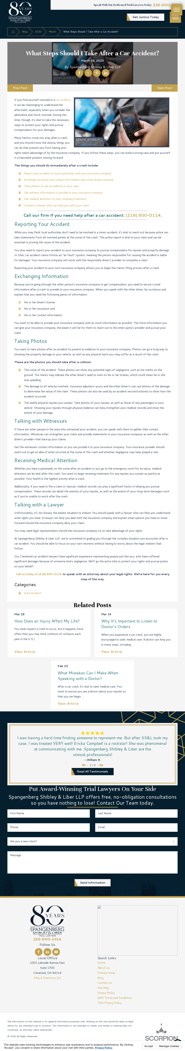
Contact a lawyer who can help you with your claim (56, 205)
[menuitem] (138, 962)
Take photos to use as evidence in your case (51, 186)
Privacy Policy (106, 993)
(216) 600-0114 (143, 215)
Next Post (164, 88)
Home (101, 963)
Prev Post (20, 88)
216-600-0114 (167, 5)
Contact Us (105, 983)
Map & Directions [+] (47, 978)
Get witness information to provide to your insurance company (63, 192)
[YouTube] (56, 952)
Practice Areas (106, 973)
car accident (63, 100)
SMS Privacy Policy (110, 1003)
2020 (38, 31)
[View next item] (100, 765)
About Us (103, 968)
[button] (175, 17)
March (52, 31)
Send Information (92, 883)
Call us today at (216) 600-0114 (39, 574)
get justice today (145, 17)
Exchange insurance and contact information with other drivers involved (68, 180)
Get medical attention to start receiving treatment (55, 199)
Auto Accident (32, 593)
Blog (24, 31)
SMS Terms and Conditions (115, 998)
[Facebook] (38, 952)
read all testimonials (92, 771)
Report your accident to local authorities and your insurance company (67, 173)
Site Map (103, 988)
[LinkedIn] (47, 952)
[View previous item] (84, 765)
